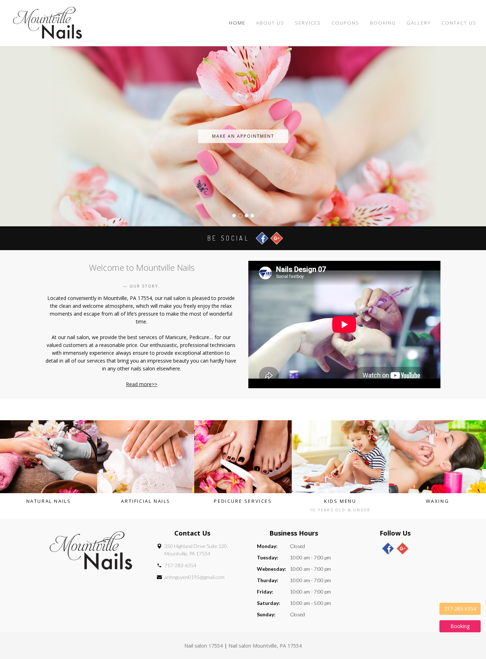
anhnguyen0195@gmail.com (194, 577)
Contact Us (459, 23)
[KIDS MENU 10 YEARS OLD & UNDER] (340, 456)
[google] (402, 548)
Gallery (419, 23)
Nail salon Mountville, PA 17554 (265, 645)
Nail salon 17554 (203, 645)
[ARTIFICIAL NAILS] (145, 456)
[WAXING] (437, 456)
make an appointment (243, 136)
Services (308, 23)
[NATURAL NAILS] (48, 456)
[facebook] (388, 548)
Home (237, 23)
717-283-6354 (180, 565)
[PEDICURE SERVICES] (242, 456)
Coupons (345, 23)
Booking (383, 23)
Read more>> (141, 384)
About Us (270, 23)
